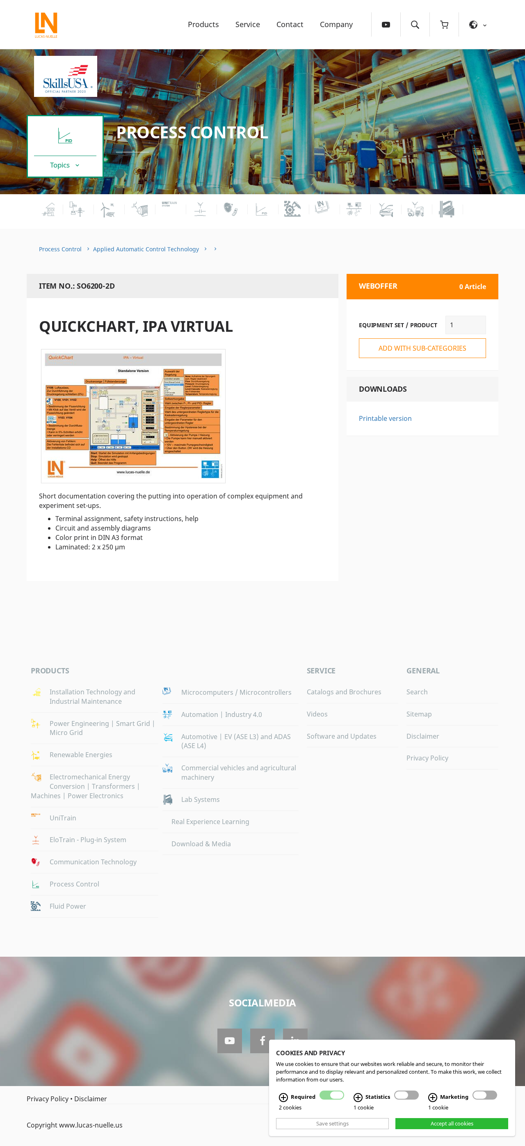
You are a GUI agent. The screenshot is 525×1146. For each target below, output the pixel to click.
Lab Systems (200, 799)
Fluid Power (68, 906)
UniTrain (63, 817)
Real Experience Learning (210, 821)
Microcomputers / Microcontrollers (236, 692)
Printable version (385, 418)
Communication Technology (93, 861)
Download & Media (201, 843)
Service (247, 24)
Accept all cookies (452, 1123)
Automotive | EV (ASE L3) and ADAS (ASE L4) (236, 741)
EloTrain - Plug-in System (88, 839)
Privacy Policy (427, 757)
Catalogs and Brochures (344, 691)
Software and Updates (342, 736)
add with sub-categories (422, 348)
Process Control (192, 132)
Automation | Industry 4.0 (221, 714)
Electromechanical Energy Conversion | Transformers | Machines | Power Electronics (85, 786)
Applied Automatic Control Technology (146, 249)
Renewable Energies (81, 754)
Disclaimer (422, 736)
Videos (317, 714)
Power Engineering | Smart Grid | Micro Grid (102, 728)
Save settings (332, 1123)
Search (417, 691)
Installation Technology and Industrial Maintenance (92, 696)
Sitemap (419, 714)
